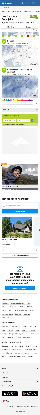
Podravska (14, 346)
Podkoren (5, 303)
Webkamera (27, 11)
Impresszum (34, 406)
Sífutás (13, 11)
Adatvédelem (10, 406)
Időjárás (19, 11)
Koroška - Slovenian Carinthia (28, 346)
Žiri (26, 334)
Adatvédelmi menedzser (23, 406)
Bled (10, 310)
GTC (4, 406)
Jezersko (21, 307)
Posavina (30, 356)
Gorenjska (34, 353)
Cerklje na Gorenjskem (17, 303)
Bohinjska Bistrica (7, 314)
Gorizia (4, 356)
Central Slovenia (7, 353)
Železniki (24, 330)
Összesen (29, 27)
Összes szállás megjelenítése (20, 255)
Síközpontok (6, 11)
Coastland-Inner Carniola (21, 353)
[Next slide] (36, 250)
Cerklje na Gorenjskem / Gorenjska (24, 310)
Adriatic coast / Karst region (17, 356)
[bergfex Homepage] (7, 3)
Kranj (28, 303)
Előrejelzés (10, 27)
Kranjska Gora (6, 307)
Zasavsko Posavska (16, 349)
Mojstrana (27, 314)
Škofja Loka (6, 318)
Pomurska (5, 346)
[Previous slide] (3, 250)
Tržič (14, 307)
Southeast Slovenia (30, 349)
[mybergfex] (33, 3)
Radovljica (18, 314)
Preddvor (29, 307)
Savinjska (5, 349)
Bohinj (4, 310)
